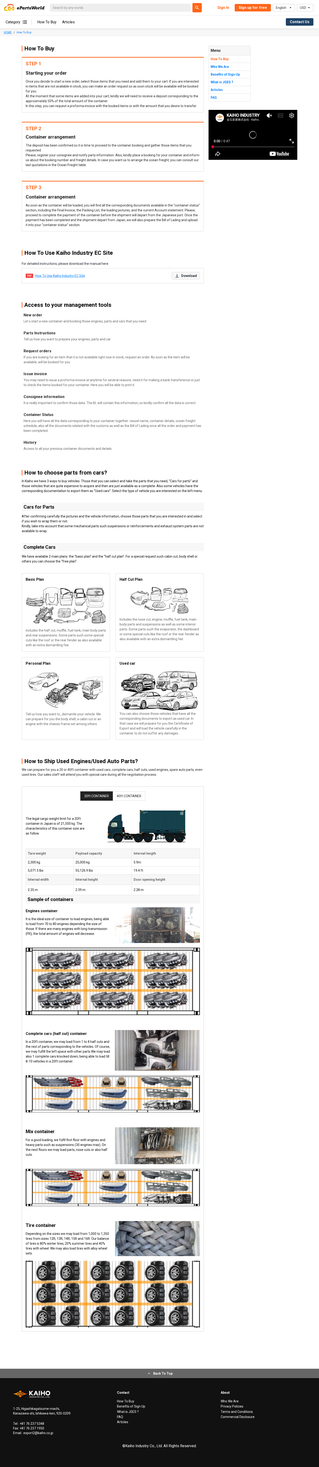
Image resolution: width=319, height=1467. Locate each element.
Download (189, 276)
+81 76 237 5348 (31, 1423)
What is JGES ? (222, 82)
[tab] (113, 1059)
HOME (8, 32)
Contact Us (299, 22)
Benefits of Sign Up (225, 74)
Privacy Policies (232, 1406)
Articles (68, 22)
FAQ (214, 97)
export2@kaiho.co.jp (38, 1433)
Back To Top (163, 1373)
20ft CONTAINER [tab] (96, 796)
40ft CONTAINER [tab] (129, 796)
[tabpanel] (113, 1068)
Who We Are (220, 67)
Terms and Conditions (237, 1412)
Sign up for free (253, 7)
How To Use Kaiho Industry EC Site (60, 276)
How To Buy (47, 22)
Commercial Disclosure (238, 1417)
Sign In (223, 7)
